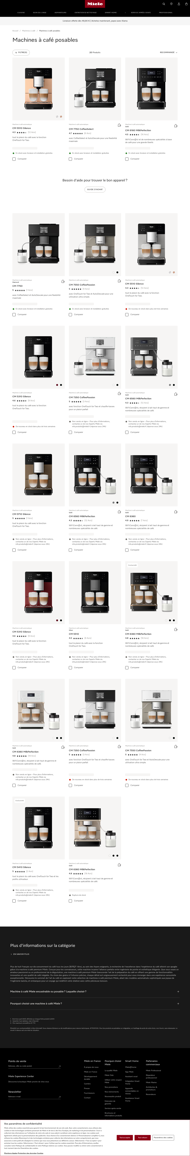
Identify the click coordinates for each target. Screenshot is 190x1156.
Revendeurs (151, 1094)
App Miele (129, 1072)
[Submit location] (60, 1067)
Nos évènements (112, 1092)
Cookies (40, 1153)
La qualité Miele (111, 1071)
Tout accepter (125, 1138)
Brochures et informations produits (113, 1114)
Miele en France (90, 1072)
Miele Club (109, 1075)
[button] (57, 116)
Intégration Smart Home (132, 1082)
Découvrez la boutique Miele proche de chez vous (28, 1082)
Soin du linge (39, 12)
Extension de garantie (110, 1102)
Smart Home (111, 12)
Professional (166, 12)
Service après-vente (141, 12)
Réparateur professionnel (151, 1076)
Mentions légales (10, 1153)
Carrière (87, 1084)
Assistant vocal (131, 1076)
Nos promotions (111, 1087)
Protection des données (27, 1153)
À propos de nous (91, 1067)
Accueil (15, 31)
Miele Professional (153, 1071)
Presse (87, 1088)
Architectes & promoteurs (151, 1088)
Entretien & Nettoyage (86, 12)
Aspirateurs (60, 12)
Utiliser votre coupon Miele (113, 1081)
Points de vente (17, 1061)
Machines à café (28, 31)
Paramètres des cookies (163, 1138)
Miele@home (130, 1067)
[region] (95, 1138)
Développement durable (90, 1078)
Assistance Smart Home (132, 1099)
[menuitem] (22, 12)
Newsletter (14, 1092)
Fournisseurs (89, 1093)
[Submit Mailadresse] (60, 1097)
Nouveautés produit (113, 1096)
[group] (38, 110)
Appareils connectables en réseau (132, 1091)
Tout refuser (142, 1138)
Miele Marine (151, 1082)
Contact (87, 1098)
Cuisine (21, 12)
